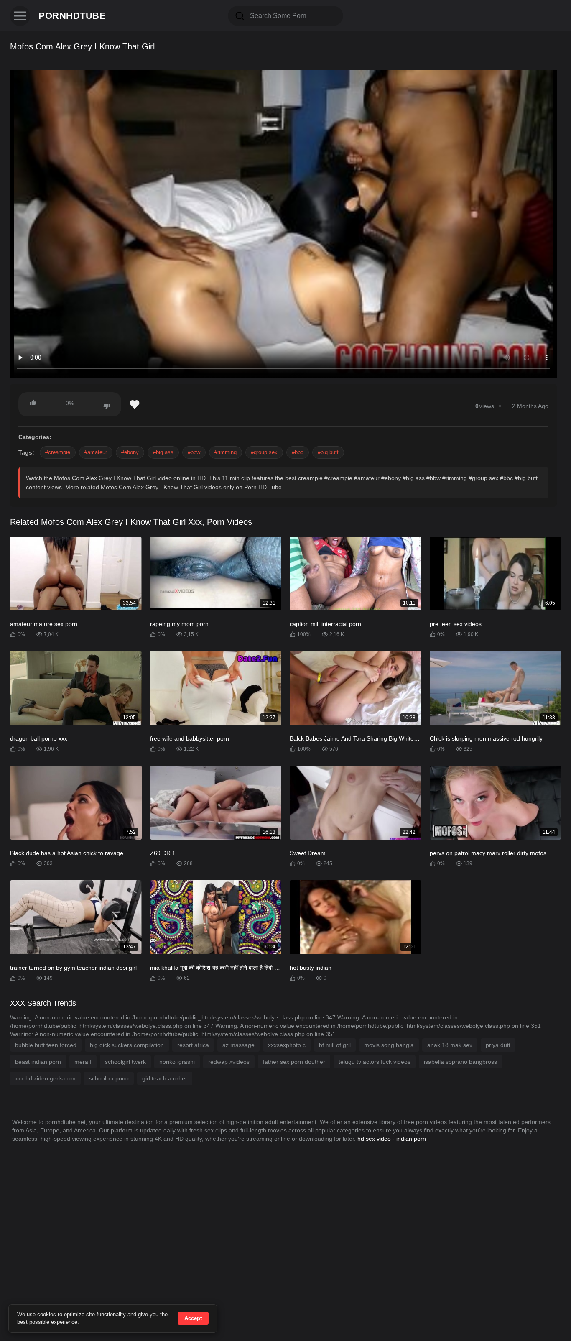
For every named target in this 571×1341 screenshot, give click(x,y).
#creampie (57, 452)
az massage (238, 1045)
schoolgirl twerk (125, 1061)
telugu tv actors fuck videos (374, 1061)
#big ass (163, 452)
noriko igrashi (177, 1061)
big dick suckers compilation (127, 1045)
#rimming (225, 452)
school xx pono (109, 1078)
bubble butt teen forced (45, 1045)
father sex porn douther (294, 1061)
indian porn (411, 1138)
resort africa (193, 1045)
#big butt (328, 452)
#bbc (297, 452)
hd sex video (374, 1138)
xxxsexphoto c (287, 1045)
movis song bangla (389, 1045)
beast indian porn (38, 1061)
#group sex (264, 452)
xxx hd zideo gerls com (45, 1078)
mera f (83, 1061)
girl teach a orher (164, 1078)
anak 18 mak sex (449, 1045)
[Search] (240, 16)
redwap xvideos (229, 1061)
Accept (193, 1318)
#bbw (194, 452)
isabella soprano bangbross (460, 1061)
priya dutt (498, 1045)
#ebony (130, 452)
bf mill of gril (335, 1045)
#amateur (95, 452)
